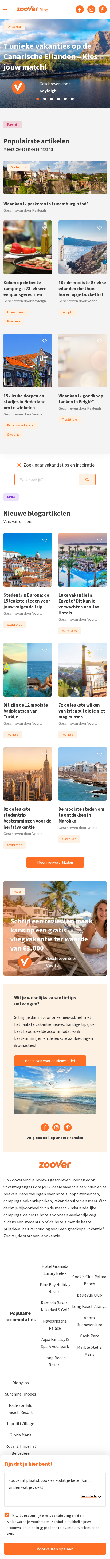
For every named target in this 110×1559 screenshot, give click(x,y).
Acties (17, 892)
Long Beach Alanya (89, 1306)
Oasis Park (89, 1336)
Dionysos (20, 1382)
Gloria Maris (21, 1434)
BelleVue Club (89, 1295)
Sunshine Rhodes (20, 1394)
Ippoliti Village (20, 1423)
